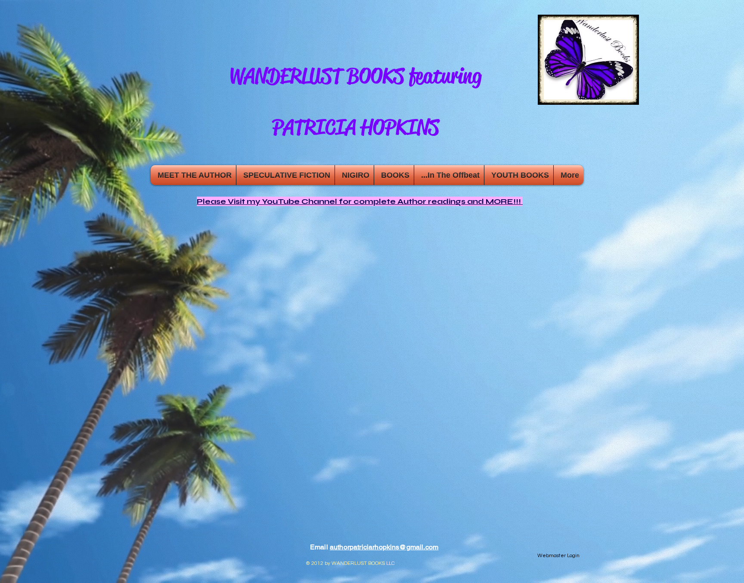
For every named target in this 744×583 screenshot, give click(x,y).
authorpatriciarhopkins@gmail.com (384, 547)
